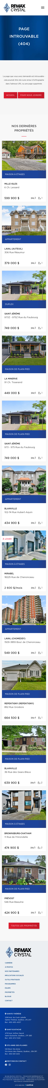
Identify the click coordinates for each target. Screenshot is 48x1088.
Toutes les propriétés (24, 926)
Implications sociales (14, 975)
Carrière (8, 963)
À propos (9, 967)
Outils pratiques (12, 979)
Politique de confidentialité (14, 1079)
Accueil (10, 95)
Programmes (10, 984)
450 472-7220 (15, 1038)
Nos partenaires (12, 971)
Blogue (8, 996)
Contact (9, 1000)
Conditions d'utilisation (35, 1079)
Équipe (8, 988)
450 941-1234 (14, 1054)
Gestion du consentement (24, 1081)
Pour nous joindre (31, 95)
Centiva (29, 1085)
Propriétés (10, 992)
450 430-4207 (15, 1022)
